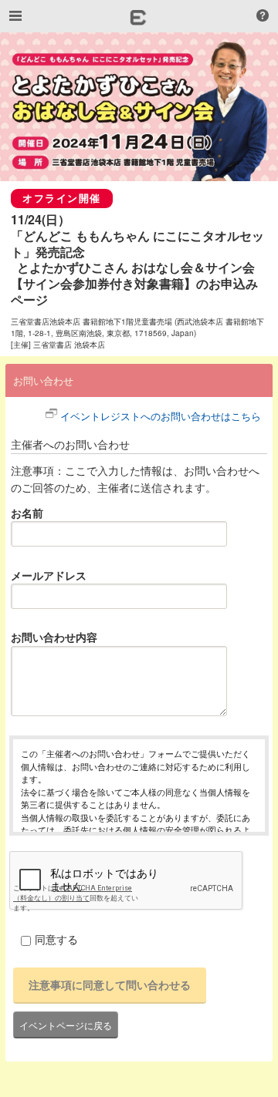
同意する (56, 939)
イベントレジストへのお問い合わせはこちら (160, 416)
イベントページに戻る (65, 1024)
